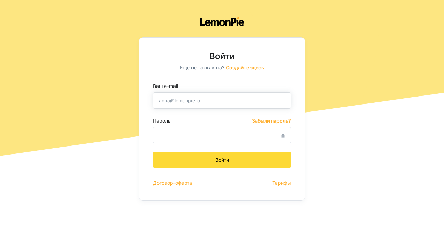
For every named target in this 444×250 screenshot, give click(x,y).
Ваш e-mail (165, 86)
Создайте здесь (245, 67)
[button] (283, 136)
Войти (222, 160)
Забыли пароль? (271, 121)
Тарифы (281, 183)
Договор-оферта (172, 183)
